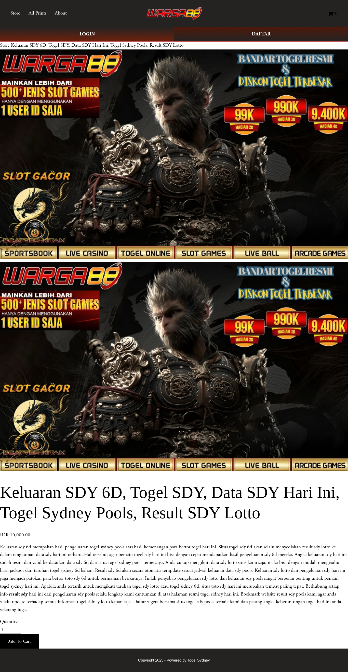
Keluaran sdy (12, 547)
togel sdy (142, 554)
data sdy (233, 570)
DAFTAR (261, 34)
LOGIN (87, 34)
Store (5, 45)
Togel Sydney (199, 660)
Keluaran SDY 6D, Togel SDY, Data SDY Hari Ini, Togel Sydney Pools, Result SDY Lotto (97, 45)
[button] (19, 641)
